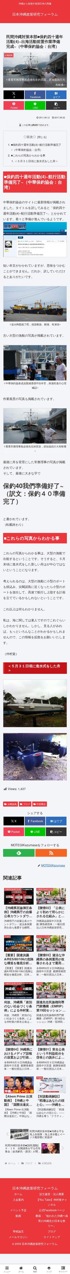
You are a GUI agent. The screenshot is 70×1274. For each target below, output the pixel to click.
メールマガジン (18, 1237)
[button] (56, 105)
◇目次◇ (30, 136)
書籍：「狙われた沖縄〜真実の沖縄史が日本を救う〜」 (51, 1220)
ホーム (18, 1194)
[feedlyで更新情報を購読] (19, 853)
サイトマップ (52, 1237)
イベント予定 (18, 1210)
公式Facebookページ (52, 1210)
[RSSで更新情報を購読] (51, 853)
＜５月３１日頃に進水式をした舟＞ (36, 161)
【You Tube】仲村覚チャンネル (51, 1202)
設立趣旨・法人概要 (51, 1194)
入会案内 (18, 1200)
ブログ (52, 1231)
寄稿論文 (18, 1231)
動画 (18, 1216)
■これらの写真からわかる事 (28, 155)
